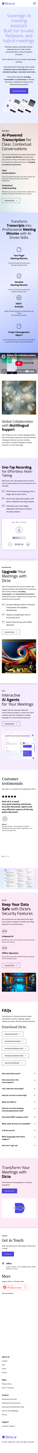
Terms (4, 1369)
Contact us (8, 1254)
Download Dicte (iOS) (9, 1399)
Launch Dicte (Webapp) (10, 1411)
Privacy (4, 1373)
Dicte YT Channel (8, 1388)
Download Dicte (19, 91)
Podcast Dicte (6, 1384)
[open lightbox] (19, 534)
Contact (4, 1361)
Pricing (4, 1415)
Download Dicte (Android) (11, 1403)
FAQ (3, 1365)
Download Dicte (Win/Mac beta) (13, 1407)
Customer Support (8, 1426)
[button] (34, 3)
